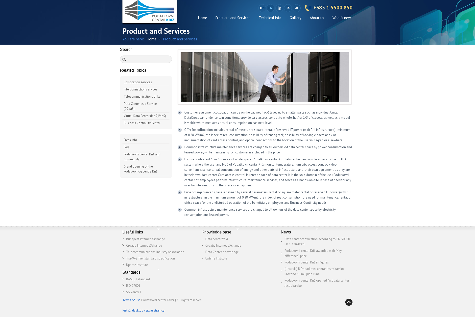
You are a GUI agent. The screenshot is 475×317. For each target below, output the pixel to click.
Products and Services (232, 17)
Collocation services (138, 82)
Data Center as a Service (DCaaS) (140, 106)
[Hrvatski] (262, 8)
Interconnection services (140, 89)
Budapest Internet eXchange (145, 239)
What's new (341, 17)
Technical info (270, 17)
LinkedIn (279, 8)
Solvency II (133, 292)
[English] (271, 8)
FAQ (126, 147)
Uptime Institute (137, 265)
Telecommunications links (142, 96)
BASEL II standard (138, 279)
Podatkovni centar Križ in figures (307, 262)
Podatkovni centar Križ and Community (142, 156)
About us (317, 17)
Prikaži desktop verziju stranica (143, 310)
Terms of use (131, 300)
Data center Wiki (216, 239)
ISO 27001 (133, 286)
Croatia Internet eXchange (144, 245)
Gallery (295, 17)
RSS (288, 8)
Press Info (130, 140)
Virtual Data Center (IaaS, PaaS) (145, 116)
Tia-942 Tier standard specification (150, 258)
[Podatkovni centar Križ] (149, 11)
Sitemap (296, 8)
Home (202, 17)
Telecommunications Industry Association (155, 252)
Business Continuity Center (142, 123)
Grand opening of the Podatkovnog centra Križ (140, 168)
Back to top (349, 302)
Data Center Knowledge (222, 252)
